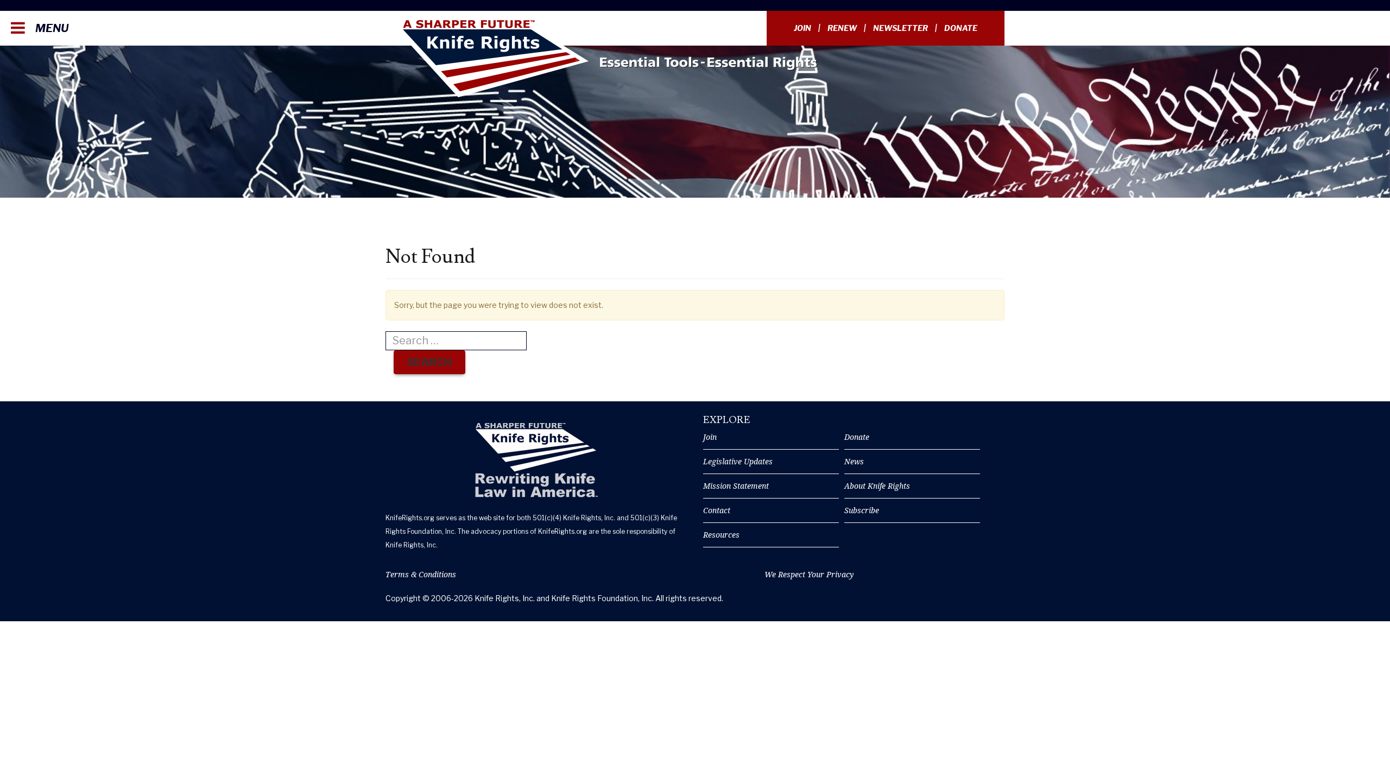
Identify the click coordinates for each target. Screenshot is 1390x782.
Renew (842, 28)
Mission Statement (736, 486)
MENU (50, 28)
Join (802, 28)
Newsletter (900, 28)
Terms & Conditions (421, 574)
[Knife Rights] (536, 460)
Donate (960, 28)
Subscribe (861, 510)
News (854, 461)
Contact (716, 510)
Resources (721, 534)
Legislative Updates (738, 461)
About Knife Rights (877, 486)
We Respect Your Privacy (809, 574)
